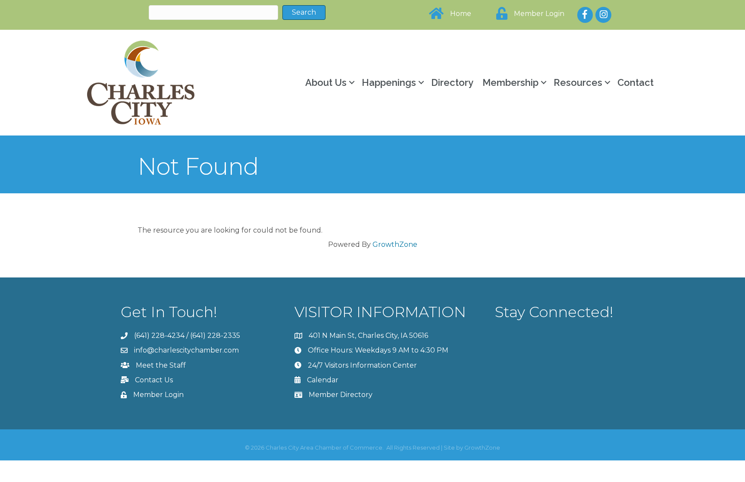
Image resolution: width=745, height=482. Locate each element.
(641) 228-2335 (215, 335)
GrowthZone (394, 244)
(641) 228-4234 (159, 335)
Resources (578, 82)
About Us (326, 82)
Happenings (389, 82)
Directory (452, 82)
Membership (510, 82)
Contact (635, 82)
